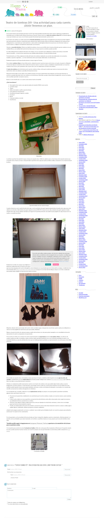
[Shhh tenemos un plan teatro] (55, 359)
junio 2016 (81, 220)
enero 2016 (82, 228)
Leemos (60, 7)
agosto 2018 (82, 181)
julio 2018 (81, 183)
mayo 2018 (81, 184)
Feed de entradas (83, 294)
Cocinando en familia (91, 36)
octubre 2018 (82, 178)
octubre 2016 (82, 214)
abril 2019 (81, 168)
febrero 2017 (82, 207)
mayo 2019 (81, 166)
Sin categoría (82, 283)
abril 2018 (81, 186)
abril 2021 (81, 150)
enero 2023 (82, 142)
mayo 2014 (81, 248)
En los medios (78, 8)
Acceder (81, 292)
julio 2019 (81, 163)
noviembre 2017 (83, 192)
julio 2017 (81, 199)
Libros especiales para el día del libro (25, 269)
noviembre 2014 (83, 241)
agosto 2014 (82, 243)
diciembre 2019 (83, 155)
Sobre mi (95, 16)
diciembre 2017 (83, 191)
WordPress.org (83, 297)
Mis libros (56, 14)
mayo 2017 (81, 202)
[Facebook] (23, 2)
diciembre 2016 (83, 210)
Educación (81, 277)
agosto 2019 (82, 162)
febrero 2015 (82, 239)
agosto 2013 (82, 261)
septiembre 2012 (83, 265)
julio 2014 (81, 244)
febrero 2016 (82, 227)
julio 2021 (81, 145)
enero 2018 (82, 189)
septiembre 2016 (83, 215)
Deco (80, 275)
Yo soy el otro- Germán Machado (87, 105)
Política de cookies (64, 261)
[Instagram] (25, 2)
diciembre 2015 (83, 230)
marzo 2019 (82, 170)
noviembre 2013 (83, 256)
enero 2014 (82, 252)
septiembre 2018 (83, 179)
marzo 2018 (82, 188)
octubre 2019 (82, 158)
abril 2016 (81, 223)
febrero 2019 (82, 171)
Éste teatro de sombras (57, 379)
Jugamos (73, 14)
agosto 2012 (82, 267)
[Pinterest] (27, 2)
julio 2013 (81, 262)
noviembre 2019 (83, 157)
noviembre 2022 (83, 144)
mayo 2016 (81, 222)
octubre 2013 (82, 257)
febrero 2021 (82, 153)
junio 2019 (81, 165)
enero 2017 (82, 209)
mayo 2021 (81, 149)
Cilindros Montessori (88, 134)
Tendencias (82, 285)
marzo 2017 (82, 205)
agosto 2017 (82, 197)
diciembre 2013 (83, 254)
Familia (80, 278)
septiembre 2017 (83, 196)
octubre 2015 (82, 231)
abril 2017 (81, 204)
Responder (67, 469)
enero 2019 (82, 173)
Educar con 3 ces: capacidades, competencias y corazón (89, 121)
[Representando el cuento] (22, 359)
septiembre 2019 (83, 160)
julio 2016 (81, 218)
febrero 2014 (82, 251)
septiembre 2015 (83, 233)
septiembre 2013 (83, 259)
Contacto (91, 2)
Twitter (45, 423)
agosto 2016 (82, 217)
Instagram (33, 423)
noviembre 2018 (83, 176)
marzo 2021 (82, 152)
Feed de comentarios (84, 296)
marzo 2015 (82, 238)
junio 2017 (81, 201)
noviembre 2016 (83, 212)
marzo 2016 (82, 225)
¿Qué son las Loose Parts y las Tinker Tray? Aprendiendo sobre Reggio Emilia (89, 131)
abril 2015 (81, 236)
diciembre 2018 (83, 175)
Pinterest (39, 423)
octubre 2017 (82, 194)
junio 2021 (81, 147)
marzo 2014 (82, 249)
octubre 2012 (82, 264)
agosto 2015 (82, 235)
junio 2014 (81, 246)
